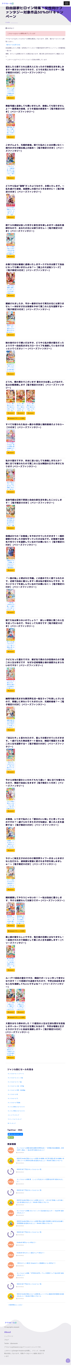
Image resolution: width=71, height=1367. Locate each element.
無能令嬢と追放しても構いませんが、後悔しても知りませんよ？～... (11, 130)
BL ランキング (12, 1123)
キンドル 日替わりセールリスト (16, 1106)
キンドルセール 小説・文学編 (16, 1086)
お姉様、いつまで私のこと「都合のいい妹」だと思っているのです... (11, 844)
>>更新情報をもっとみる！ (15, 1305)
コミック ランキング (13, 1115)
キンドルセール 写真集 (14, 1102)
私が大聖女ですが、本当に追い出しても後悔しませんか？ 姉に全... (10, 485)
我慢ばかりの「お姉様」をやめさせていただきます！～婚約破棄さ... (11, 564)
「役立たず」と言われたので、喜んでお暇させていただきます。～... (11, 765)
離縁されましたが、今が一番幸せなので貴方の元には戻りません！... (11, 328)
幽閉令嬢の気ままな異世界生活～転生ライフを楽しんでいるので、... (11, 723)
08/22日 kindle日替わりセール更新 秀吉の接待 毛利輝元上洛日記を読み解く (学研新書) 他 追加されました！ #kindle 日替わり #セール (40, 1222)
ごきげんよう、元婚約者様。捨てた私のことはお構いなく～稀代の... (10, 171)
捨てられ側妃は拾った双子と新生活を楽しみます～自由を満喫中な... (11, 250)
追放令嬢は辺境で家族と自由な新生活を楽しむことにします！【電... (11, 522)
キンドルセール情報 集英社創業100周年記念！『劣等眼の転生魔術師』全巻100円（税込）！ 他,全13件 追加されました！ (40, 1149)
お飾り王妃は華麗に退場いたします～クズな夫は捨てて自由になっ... (11, 289)
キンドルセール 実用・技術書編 (16, 1090)
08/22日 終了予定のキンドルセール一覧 (29, 1232)
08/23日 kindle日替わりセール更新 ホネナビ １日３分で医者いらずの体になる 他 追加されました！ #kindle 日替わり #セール (40, 1201)
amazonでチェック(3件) (17, 418)
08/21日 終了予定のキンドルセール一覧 (29, 1284)
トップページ (8, 1336)
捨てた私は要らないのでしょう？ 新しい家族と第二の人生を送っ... (10, 645)
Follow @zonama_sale (16, 1134)
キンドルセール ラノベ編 (14, 1082)
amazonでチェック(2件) (17, 931)
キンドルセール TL (13, 1098)
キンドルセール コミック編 (15, 1077)
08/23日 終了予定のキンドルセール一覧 (29, 1190)
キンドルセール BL (13, 1094)
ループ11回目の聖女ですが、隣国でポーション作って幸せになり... (11, 1006)
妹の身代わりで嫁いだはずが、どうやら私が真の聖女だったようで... (11, 367)
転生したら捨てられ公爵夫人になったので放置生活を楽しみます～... (11, 91)
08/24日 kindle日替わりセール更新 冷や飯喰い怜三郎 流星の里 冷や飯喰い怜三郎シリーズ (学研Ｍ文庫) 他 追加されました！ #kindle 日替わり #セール (40, 1159)
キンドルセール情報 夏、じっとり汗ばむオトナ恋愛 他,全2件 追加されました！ (40, 1180)
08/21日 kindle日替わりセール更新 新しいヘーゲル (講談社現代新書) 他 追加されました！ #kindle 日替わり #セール (40, 1295)
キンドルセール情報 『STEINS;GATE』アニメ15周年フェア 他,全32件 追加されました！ (40, 1274)
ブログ (6, 1340)
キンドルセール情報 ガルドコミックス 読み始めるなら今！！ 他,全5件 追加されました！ (40, 1212)
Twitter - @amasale (11, 1343)
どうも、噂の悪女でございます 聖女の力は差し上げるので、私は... (10, 407)
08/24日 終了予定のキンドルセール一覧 (29, 1169)
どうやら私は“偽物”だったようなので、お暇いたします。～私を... (10, 211)
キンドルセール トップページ (16, 1073)
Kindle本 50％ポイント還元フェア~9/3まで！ (31, 1253)
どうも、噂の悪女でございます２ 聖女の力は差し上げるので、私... (20, 407)
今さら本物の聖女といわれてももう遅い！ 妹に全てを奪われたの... (11, 805)
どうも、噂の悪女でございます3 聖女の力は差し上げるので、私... (30, 407)
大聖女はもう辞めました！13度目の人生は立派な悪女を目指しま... (10, 1051)
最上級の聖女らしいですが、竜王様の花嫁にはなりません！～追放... (10, 963)
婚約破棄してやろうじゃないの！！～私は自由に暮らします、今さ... (11, 919)
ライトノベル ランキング (14, 1119)
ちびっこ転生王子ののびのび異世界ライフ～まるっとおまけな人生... (11, 883)
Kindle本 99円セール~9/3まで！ (26, 1242)
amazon (11, 98)
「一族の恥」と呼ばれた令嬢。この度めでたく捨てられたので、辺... (11, 606)
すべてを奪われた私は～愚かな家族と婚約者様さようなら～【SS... (10, 446)
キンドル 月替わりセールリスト (16, 1111)
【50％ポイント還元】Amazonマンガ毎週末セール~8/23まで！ (36, 1263)
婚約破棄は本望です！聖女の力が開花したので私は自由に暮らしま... (21, 919)
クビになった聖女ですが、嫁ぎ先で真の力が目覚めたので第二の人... (11, 684)
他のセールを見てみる (13, 44)
